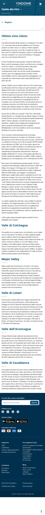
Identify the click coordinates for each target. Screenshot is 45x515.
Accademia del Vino (9, 452)
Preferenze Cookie (8, 486)
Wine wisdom (28, 474)
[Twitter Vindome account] (18, 412)
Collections (27, 458)
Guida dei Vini (13, 9)
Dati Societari (27, 486)
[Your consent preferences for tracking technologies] (41, 511)
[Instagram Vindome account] (8, 412)
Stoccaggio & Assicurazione (33, 450)
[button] (22, 28)
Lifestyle (26, 472)
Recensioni (6, 472)
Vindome (5, 9)
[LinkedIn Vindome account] (13, 412)
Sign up (34, 402)
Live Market (27, 456)
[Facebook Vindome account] (3, 412)
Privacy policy (28, 483)
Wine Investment (29, 468)
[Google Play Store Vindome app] (8, 423)
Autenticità (27, 448)
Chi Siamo (5, 468)
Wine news (27, 470)
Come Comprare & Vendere (33, 445)
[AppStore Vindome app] (22, 423)
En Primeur (27, 460)
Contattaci (5, 448)
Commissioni (27, 454)
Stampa (4, 470)
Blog (24, 465)
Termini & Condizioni (9, 483)
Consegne (26, 452)
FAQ (3, 445)
